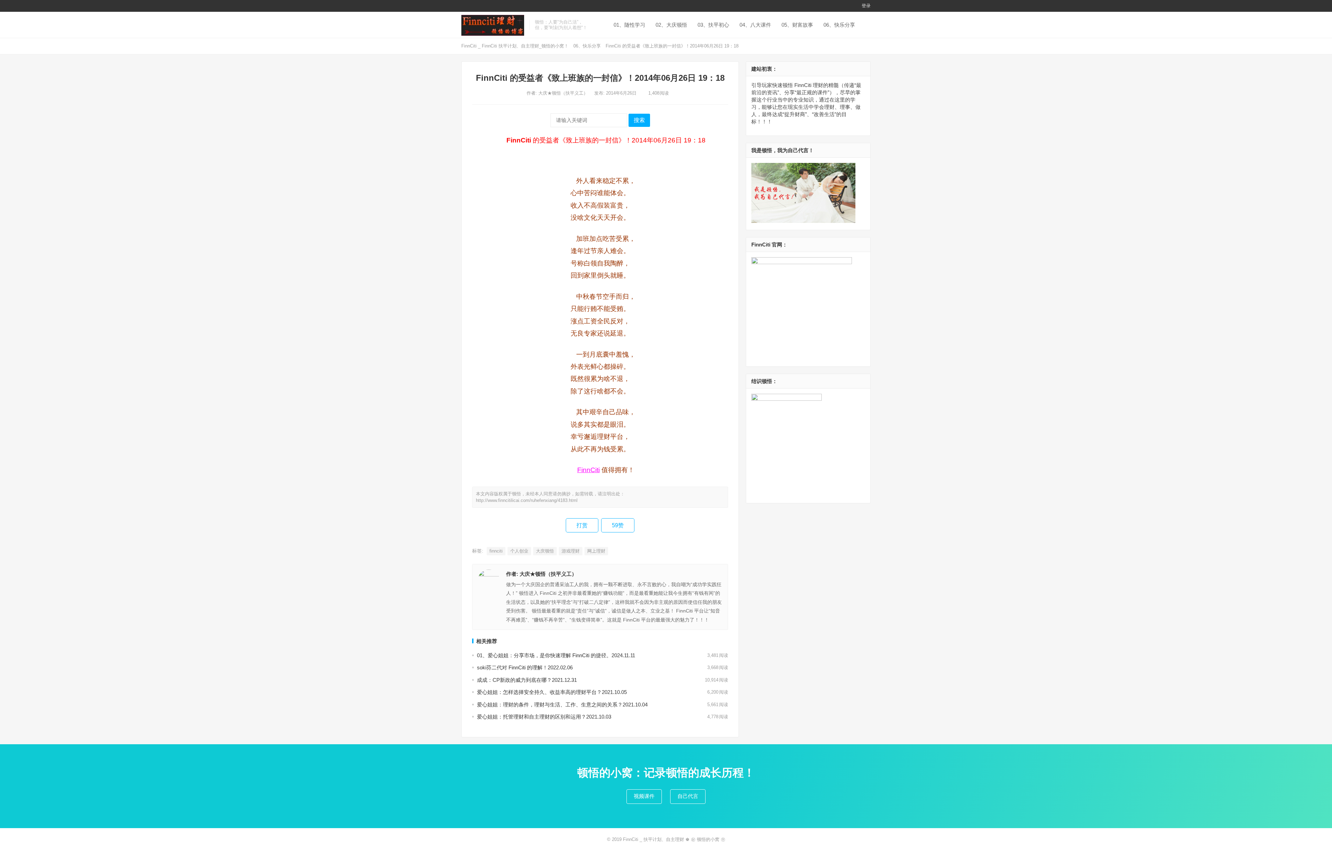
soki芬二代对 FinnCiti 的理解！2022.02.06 (525, 667)
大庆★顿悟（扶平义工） (563, 93)
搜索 (639, 120)
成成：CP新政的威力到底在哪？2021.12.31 (527, 680)
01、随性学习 (629, 25)
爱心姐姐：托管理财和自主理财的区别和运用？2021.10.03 (544, 717)
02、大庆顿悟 (671, 25)
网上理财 (596, 551)
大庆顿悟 (545, 551)
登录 (866, 5)
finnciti (496, 551)
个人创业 (519, 551)
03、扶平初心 (713, 25)
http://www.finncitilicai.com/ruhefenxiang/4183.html (527, 500)
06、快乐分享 (839, 25)
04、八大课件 (755, 25)
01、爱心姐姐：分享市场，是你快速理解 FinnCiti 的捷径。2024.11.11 (556, 655)
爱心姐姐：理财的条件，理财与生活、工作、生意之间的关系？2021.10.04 (562, 704)
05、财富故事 (797, 25)
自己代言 (687, 796)
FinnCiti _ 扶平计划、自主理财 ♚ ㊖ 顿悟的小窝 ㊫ (674, 839)
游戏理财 (571, 551)
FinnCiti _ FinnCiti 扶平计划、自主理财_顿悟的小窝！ (515, 46)
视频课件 (644, 796)
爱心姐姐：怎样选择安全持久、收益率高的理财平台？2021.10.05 (552, 692)
